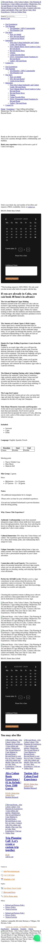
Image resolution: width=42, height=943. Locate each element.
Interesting (9, 40)
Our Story (8, 32)
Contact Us (9, 63)
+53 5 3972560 (9, 875)
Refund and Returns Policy (15, 905)
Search (3, 16)
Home (3, 109)
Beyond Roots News (17, 51)
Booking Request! (12, 279)
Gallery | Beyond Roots (18, 61)
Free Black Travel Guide (12, 888)
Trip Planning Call (16, 30)
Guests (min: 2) (10, 248)
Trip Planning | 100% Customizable (22, 28)
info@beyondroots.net (11, 871)
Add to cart (9, 857)
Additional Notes (11, 265)
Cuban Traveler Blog (17, 55)
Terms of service (11, 909)
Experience (11, 109)
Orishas (12, 53)
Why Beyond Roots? (17, 36)
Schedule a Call (9, 879)
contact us (31, 207)
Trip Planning (10, 26)
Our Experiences (11, 24)
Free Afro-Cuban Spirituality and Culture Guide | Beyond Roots (24, 44)
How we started (15, 34)
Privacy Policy (10, 907)
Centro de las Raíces (17, 38)
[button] (21, 14)
